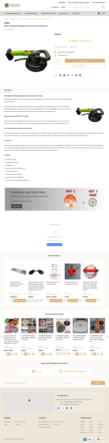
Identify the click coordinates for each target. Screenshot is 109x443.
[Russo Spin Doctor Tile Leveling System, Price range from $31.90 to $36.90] (54, 271)
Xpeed (91, 430)
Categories (42, 418)
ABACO (82, 424)
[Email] (64, 75)
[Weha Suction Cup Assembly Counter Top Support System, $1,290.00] (18, 271)
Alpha (91, 421)
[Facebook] (60, 75)
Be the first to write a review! (54, 244)
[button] (16, 206)
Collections (62, 2)
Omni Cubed (83, 432)
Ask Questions (9, 29)
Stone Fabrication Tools (12, 13)
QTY (57, 60)
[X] (72, 75)
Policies (86, 2)
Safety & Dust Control (48, 13)
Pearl (99, 421)
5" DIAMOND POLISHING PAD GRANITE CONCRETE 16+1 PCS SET (62, 337)
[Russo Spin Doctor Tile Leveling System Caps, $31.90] (73, 271)
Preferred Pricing (78, 2)
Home (5, 19)
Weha (82, 427)
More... (100, 432)
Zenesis (100, 427)
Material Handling (30, 13)
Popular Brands (85, 418)
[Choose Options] (8, 353)
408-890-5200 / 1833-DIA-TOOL (72, 402)
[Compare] (16, 353)
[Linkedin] (76, 75)
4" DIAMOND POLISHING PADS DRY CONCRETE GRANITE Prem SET (79, 337)
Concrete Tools (63, 13)
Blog (70, 2)
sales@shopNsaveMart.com (71, 404)
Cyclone (82, 430)
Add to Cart (85, 61)
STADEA (6, 346)
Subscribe (98, 383)
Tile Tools (75, 13)
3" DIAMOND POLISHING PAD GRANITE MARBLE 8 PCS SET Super (45, 337)
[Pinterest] (80, 75)
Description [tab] (8, 90)
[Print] (68, 75)
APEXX (91, 432)
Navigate (7, 418)
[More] (21, 13)
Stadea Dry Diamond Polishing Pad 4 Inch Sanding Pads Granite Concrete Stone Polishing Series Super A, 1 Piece (11, 339)
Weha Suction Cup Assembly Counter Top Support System (16, 284)
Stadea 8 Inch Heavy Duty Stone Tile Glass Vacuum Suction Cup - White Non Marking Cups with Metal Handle (90, 285)
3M (99, 430)
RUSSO (91, 427)
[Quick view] (41, 300)
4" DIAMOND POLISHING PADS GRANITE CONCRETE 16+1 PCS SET (28, 337)
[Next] (107, 336)
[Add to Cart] (25, 353)
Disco (90, 424)
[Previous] (2, 336)
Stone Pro (101, 424)
